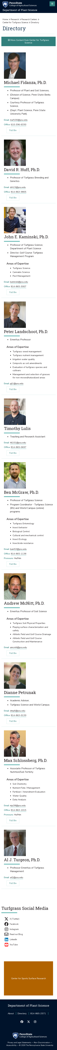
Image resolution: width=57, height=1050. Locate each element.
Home (5, 19)
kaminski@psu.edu (19, 281)
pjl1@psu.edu (16, 383)
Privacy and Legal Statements (19, 1042)
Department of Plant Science (20, 10)
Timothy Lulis (17, 428)
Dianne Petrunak (20, 692)
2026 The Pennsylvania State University (36, 1045)
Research (15, 19)
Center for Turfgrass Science (15, 22)
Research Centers (29, 19)
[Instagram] (35, 1021)
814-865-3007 (18, 286)
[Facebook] (22, 1021)
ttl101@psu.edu (18, 442)
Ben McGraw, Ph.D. (21, 492)
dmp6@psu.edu (17, 710)
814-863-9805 (18, 191)
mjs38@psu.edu (18, 805)
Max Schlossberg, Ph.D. (25, 760)
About (11, 1013)
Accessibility (11, 1045)
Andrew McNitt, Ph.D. (24, 603)
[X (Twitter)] (28, 1021)
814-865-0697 (18, 447)
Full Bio (11, 130)
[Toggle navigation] (52, 3)
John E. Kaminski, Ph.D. (26, 236)
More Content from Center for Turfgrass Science (29, 41)
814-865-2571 (38, 1014)
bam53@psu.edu (18, 549)
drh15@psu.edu (18, 187)
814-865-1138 (18, 553)
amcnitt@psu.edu (18, 647)
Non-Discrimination (42, 1042)
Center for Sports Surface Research (28, 978)
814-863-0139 (18, 715)
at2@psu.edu (16, 877)
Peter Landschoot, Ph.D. (26, 331)
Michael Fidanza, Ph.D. (25, 82)
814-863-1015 (18, 810)
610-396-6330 (18, 124)
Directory (22, 1013)
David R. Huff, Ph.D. (22, 169)
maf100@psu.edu (19, 120)
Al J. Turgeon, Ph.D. (22, 859)
